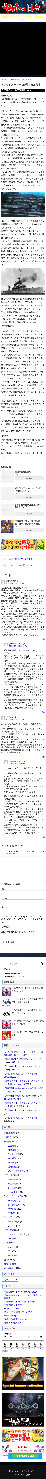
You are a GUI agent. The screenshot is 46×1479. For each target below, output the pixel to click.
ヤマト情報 (9, 1175)
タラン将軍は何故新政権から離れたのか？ (28, 506)
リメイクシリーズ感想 (14, 1196)
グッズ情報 (13, 1188)
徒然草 (7, 1260)
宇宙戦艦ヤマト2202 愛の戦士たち (20, 1301)
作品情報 (12, 1184)
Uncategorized (10, 1268)
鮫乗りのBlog (10, 1316)
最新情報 (12, 1179)
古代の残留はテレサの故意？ (21, 559)
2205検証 (12, 1146)
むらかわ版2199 (15, 1205)
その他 (7, 1243)
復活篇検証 (13, 1167)
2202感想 (12, 1213)
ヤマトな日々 (25, 1475)
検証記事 (8, 1141)
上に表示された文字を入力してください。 (20, 932)
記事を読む (29, 478)
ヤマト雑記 (9, 1230)
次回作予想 (9, 1137)
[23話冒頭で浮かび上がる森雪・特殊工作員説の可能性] (7, 526)
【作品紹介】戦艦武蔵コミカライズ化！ (21, 1074)
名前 (3, 889)
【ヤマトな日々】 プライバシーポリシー (23, 1471)
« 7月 (4, 1353)
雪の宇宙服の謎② (23, 472)
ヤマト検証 (13, 1154)
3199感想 (12, 1201)
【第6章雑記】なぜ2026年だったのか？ (21, 1059)
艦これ (11, 1255)
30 (41, 1349)
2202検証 (21, 90)
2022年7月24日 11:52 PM (18, 646)
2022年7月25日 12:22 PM (15, 719)
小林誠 (11, 1238)
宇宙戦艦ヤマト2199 (13, 1305)
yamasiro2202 (15, 644)
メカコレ (12, 1247)
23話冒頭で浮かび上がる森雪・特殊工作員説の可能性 (27, 522)
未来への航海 (14, 1222)
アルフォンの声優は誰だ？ (21, 565)
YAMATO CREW (11, 1309)
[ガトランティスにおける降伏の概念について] (7, 493)
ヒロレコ (12, 1226)
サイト (4, 907)
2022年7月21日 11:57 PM (15, 583)
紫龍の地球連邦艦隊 (13, 1323)
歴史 (10, 1251)
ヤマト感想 (13, 1209)
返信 (43, 639)
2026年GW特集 (11, 1133)
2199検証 (12, 1163)
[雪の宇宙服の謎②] (7, 477)
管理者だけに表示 (12, 884)
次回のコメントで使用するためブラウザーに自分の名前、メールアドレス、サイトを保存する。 (22, 919)
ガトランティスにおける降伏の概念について (28, 489)
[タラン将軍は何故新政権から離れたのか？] (7, 510)
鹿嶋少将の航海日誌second (16, 1319)
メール (4, 898)
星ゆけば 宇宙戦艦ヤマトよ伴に (18, 1312)
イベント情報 (14, 1192)
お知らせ (8, 1264)
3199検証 (12, 1150)
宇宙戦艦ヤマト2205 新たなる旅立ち (21, 1292)
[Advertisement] (23, 49)
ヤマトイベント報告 (17, 1234)
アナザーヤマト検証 (17, 1171)
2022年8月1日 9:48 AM (17, 764)
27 (23, 1349)
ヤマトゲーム (10, 1217)
